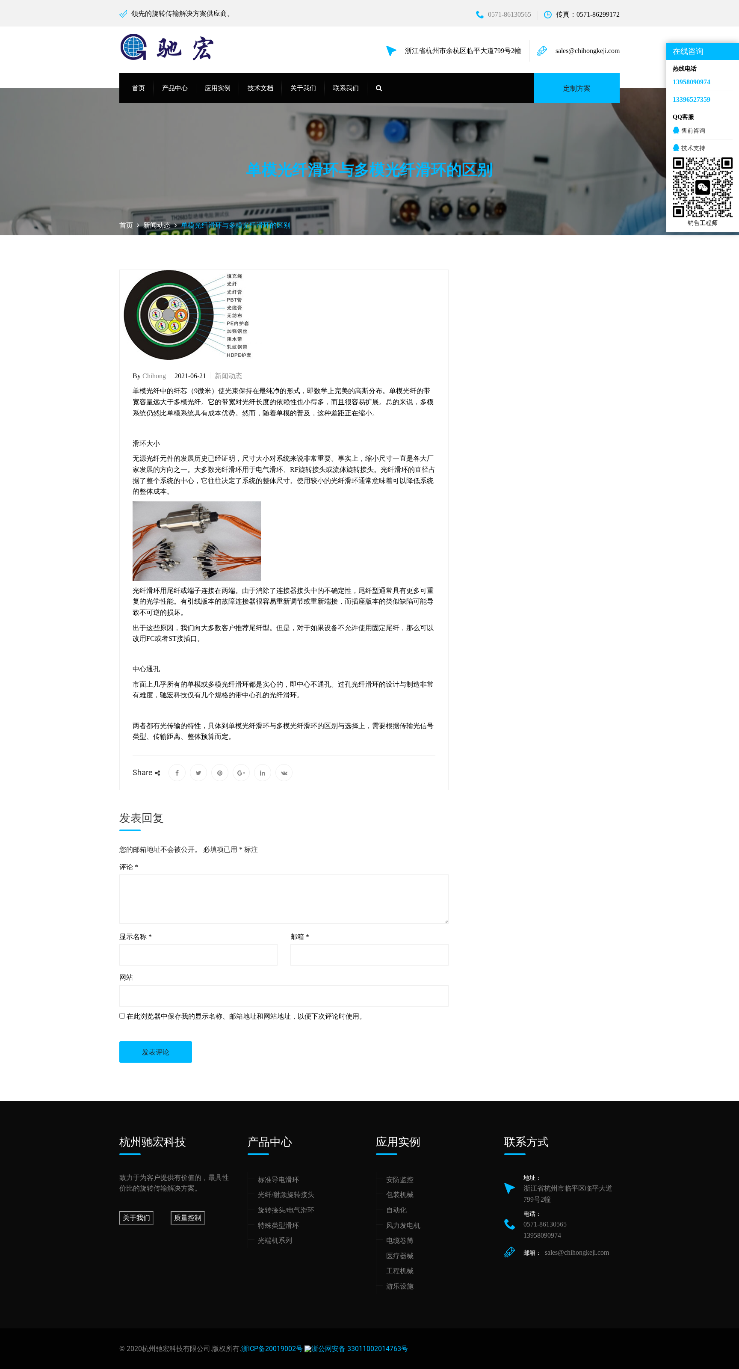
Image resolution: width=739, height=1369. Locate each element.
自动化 (396, 1210)
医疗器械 (400, 1255)
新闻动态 (228, 375)
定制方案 (577, 88)
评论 (128, 867)
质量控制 (187, 1217)
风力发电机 (403, 1225)
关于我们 (136, 1217)
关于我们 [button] (303, 88)
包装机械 (400, 1194)
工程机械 (400, 1270)
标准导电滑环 (278, 1179)
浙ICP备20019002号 (272, 1349)
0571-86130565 (509, 14)
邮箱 (299, 936)
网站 (126, 977)
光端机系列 (275, 1240)
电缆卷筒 (400, 1240)
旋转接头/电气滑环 (286, 1210)
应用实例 (218, 88)
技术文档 (260, 88)
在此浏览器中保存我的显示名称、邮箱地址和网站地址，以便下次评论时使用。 (246, 1016)
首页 (138, 88)
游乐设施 (400, 1286)
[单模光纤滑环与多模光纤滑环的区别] (177, 772)
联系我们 (346, 88)
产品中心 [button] (175, 88)
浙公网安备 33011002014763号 (359, 1349)
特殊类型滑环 (278, 1225)
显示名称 (135, 936)
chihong (154, 375)
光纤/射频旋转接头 (286, 1194)
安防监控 (400, 1179)
